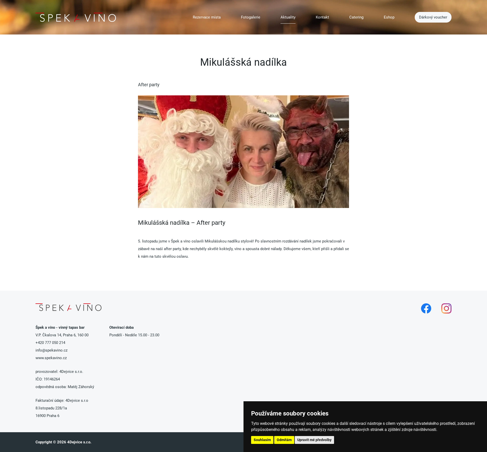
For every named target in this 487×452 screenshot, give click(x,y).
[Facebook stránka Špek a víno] (426, 308)
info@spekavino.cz (51, 350)
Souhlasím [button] (262, 440)
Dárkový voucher (433, 17)
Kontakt (322, 17)
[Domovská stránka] (76, 17)
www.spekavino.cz (51, 358)
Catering (356, 17)
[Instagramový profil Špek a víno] (446, 308)
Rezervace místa (207, 17)
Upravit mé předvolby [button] (314, 440)
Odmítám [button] (284, 440)
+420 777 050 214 (50, 342)
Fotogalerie (250, 17)
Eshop (389, 17)
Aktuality (288, 17)
